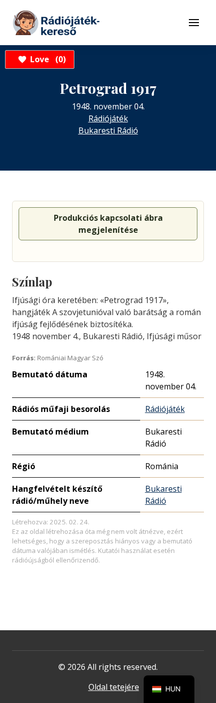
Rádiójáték (108, 118)
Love (46, 59)
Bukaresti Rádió (108, 130)
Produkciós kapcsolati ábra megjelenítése (108, 223)
